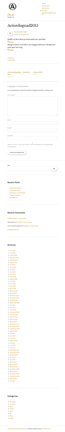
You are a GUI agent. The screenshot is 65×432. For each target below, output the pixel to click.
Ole (8, 218)
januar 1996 (13, 378)
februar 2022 (14, 291)
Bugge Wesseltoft (15, 195)
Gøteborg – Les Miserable (17, 193)
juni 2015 (12, 357)
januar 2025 (13, 255)
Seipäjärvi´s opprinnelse (19, 218)
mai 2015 (12, 359)
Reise (11, 416)
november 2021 (14, 298)
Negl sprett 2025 (15, 190)
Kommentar (12, 95)
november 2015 (14, 352)
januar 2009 (13, 364)
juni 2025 (13, 250)
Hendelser (11, 60)
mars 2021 (13, 310)
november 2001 (14, 374)
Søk (9, 165)
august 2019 (13, 331)
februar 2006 (14, 367)
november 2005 (14, 369)
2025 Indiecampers (16, 188)
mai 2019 (12, 338)
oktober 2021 (14, 300)
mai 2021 (12, 307)
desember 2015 (14, 350)
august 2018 (13, 340)
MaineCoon (46, 6)
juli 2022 (12, 281)
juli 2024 (12, 265)
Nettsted (10, 135)
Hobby (44, 3)
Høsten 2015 (38, 73)
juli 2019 (12, 333)
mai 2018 (12, 348)
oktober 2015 (14, 355)
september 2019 (15, 329)
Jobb (11, 411)
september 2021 (15, 303)
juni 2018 (12, 345)
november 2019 (14, 326)
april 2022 (13, 288)
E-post (10, 128)
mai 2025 (12, 253)
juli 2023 (12, 269)
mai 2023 (12, 274)
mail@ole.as (24, 34)
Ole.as (11, 15)
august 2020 (14, 317)
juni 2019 (12, 336)
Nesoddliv (45, 8)
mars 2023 (13, 276)
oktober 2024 (14, 260)
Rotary (12, 418)
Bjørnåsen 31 (13, 197)
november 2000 (14, 376)
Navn (10, 120)
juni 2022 (13, 284)
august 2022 (14, 279)
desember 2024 (14, 257)
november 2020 (14, 312)
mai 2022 (12, 286)
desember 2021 (14, 295)
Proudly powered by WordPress (17, 429)
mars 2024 (13, 267)
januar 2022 (13, 293)
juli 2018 (12, 343)
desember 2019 (14, 324)
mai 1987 (12, 381)
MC (11, 413)
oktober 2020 (14, 314)
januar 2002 (13, 371)
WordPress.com (45, 429)
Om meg (44, 10)
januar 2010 (13, 362)
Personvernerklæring (49, 13)
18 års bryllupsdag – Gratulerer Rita (19, 74)
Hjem (11, 406)
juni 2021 (12, 305)
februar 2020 (14, 319)
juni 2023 (13, 272)
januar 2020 (13, 321)
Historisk (12, 404)
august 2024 (14, 262)
